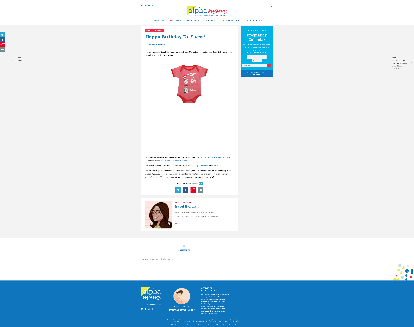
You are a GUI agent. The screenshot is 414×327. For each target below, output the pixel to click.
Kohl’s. (215, 165)
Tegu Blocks (17, 60)
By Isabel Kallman (155, 44)
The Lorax (200, 157)
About (248, 5)
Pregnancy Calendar (182, 309)
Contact (265, 5)
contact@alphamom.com (151, 304)
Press (256, 5)
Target (197, 165)
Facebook (2, 39)
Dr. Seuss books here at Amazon (174, 161)
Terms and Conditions (208, 324)
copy (200, 183)
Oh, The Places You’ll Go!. (219, 157)
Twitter (2, 34)
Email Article (2, 49)
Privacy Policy (222, 324)
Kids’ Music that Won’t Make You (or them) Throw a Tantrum (400, 64)
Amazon (204, 165)
